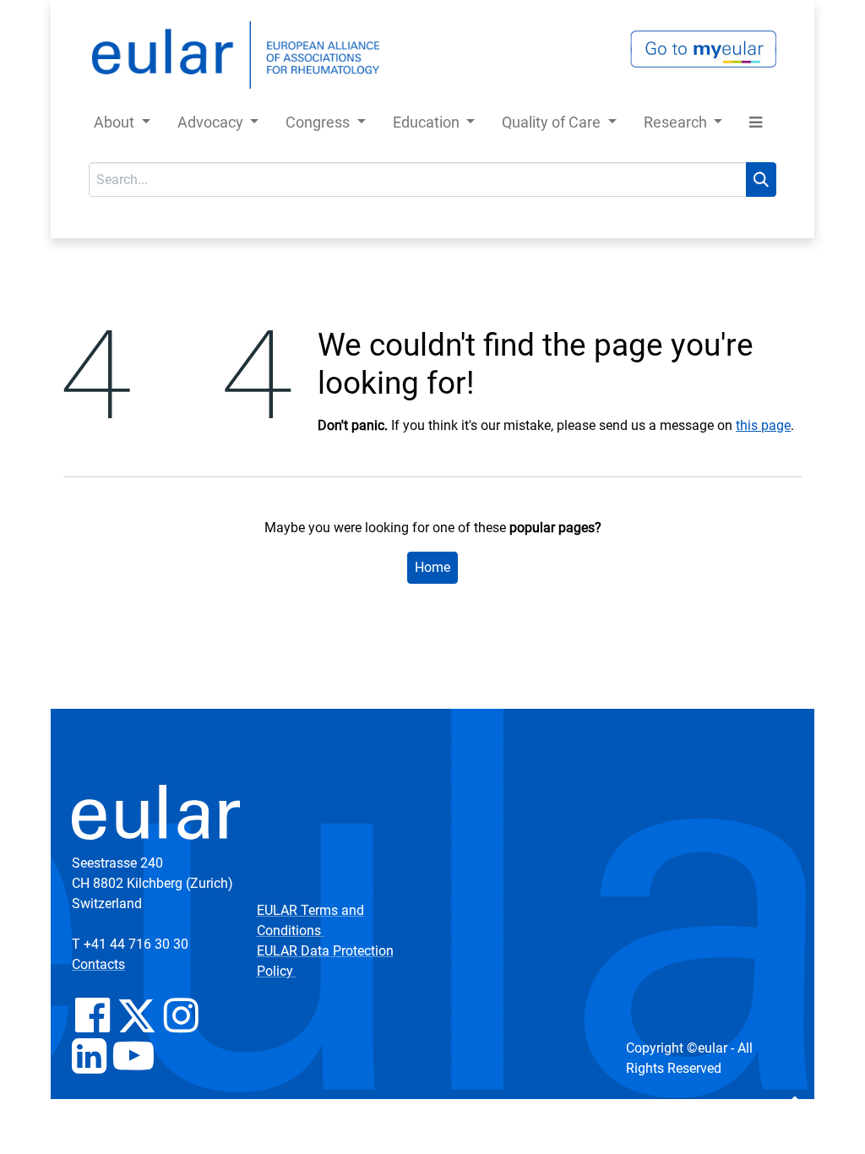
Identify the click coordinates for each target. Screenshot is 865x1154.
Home (432, 567)
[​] (92, 1025)
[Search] (761, 179)
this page (763, 425)
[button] (755, 125)
